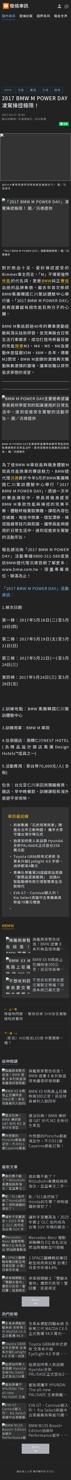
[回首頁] (19, 6)
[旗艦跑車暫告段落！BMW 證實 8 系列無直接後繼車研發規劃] (18, 945)
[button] (66, 6)
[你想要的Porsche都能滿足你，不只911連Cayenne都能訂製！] (14, 1142)
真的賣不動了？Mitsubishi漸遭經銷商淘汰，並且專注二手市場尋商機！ (48, 1181)
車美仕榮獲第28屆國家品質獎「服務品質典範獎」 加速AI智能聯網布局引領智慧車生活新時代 (38, 879)
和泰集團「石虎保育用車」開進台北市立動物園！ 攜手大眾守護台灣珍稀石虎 (38, 829)
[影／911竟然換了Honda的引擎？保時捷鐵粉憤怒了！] (14, 1202)
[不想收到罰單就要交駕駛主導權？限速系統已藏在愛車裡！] (18, 985)
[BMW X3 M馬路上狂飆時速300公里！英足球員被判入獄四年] (18, 965)
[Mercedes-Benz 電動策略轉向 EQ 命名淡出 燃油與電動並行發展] (14, 1243)
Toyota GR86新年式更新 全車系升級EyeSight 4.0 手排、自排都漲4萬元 (38, 861)
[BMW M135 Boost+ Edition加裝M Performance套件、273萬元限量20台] (14, 1431)
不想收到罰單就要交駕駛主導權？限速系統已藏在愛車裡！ (48, 984)
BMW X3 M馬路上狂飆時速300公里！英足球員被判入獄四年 (48, 964)
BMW (8, 90)
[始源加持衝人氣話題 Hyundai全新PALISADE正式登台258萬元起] (14, 1370)
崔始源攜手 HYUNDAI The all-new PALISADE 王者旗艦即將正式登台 (48, 1389)
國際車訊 (43, 15)
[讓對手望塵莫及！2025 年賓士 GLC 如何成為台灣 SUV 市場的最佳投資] (14, 1223)
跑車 (57, 90)
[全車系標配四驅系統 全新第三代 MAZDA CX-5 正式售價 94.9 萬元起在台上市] (14, 1329)
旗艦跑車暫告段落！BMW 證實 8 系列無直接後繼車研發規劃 (48, 944)
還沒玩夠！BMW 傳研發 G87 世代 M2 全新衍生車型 (48, 1120)
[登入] (59, 6)
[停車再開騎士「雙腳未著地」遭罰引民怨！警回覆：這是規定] (14, 1284)
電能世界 (60, 15)
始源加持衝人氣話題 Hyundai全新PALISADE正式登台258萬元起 (38, 845)
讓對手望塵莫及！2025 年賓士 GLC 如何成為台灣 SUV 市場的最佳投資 (49, 1222)
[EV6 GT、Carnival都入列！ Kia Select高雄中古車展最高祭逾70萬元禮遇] (14, 1411)
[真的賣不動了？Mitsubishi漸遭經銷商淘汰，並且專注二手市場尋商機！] (14, 1182)
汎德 (45, 90)
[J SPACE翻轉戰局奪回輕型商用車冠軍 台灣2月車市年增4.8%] (14, 1263)
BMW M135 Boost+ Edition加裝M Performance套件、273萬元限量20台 (46, 1430)
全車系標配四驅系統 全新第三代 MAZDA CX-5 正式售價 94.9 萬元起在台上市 (49, 1328)
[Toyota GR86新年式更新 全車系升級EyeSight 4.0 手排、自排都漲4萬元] (14, 1350)
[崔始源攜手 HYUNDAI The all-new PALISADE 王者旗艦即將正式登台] (14, 1390)
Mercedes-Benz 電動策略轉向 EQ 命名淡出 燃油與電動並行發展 (48, 1242)
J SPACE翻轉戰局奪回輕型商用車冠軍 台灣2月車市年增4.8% (48, 1262)
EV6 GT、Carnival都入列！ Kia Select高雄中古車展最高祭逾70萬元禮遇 (37, 897)
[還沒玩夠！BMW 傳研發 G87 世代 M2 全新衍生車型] (14, 1121)
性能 (21, 90)
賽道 (33, 90)
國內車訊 (8, 15)
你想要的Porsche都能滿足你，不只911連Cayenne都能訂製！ (48, 1141)
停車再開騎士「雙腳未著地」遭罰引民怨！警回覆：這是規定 (48, 1283)
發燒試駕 (26, 15)
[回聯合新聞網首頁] (6, 6)
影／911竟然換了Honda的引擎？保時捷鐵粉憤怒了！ (48, 1201)
